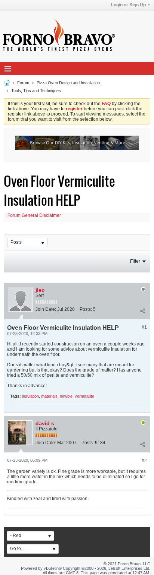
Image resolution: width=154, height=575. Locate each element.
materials (49, 396)
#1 (144, 327)
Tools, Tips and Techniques (36, 90)
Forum (23, 82)
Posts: (86, 309)
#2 (144, 460)
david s (45, 423)
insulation (30, 396)
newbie (66, 396)
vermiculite (84, 396)
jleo (40, 290)
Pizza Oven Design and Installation (68, 82)
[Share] (142, 311)
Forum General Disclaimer (34, 215)
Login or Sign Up (128, 4)
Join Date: (46, 309)
